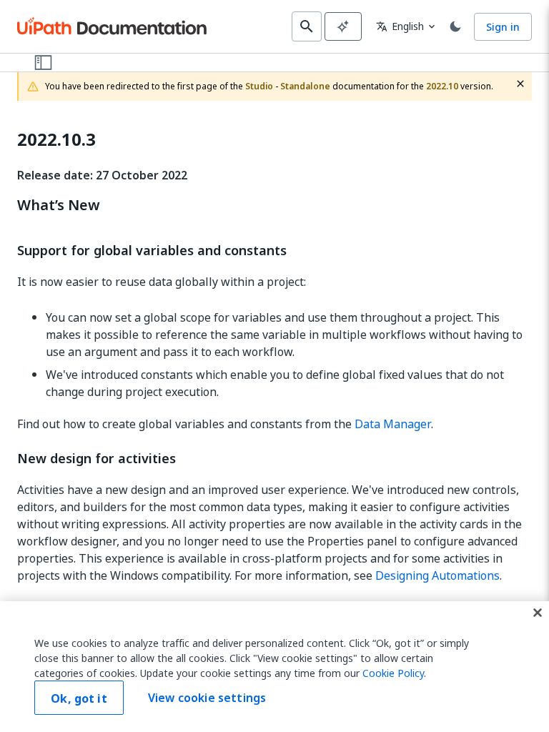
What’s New (58, 205)
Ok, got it (79, 698)
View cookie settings (207, 697)
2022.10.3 (56, 140)
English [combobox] (400, 26)
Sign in (503, 26)
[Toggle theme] (455, 26)
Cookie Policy (393, 673)
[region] (274, 666)
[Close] (537, 612)
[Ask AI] (343, 26)
